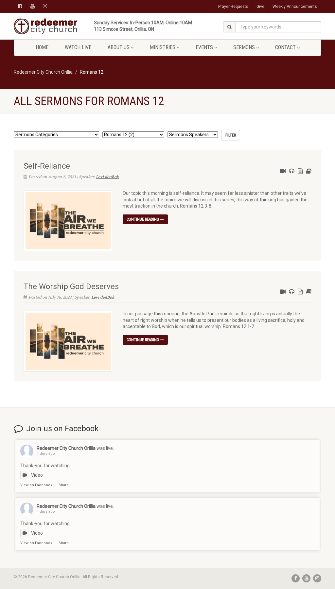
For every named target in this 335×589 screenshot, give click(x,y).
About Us (119, 47)
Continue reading (143, 219)
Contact (285, 47)
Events (204, 47)
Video (37, 475)
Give (260, 6)
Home (42, 47)
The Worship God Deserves (71, 286)
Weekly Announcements (295, 6)
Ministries (162, 47)
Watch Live (78, 47)
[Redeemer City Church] (62, 26)
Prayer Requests (233, 6)
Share (64, 485)
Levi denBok (107, 176)
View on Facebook (36, 485)
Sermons (244, 47)
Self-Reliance (47, 166)
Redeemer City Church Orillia (66, 448)
